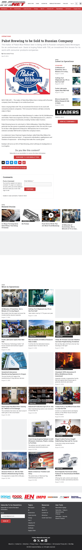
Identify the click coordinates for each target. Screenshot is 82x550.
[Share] (7, 162)
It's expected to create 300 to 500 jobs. (13, 476)
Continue (29, 189)
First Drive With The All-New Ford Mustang (50, 225)
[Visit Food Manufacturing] (17, 497)
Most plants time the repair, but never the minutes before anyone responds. (13, 314)
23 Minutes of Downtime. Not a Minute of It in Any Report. (61, 70)
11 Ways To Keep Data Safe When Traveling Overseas (10, 226)
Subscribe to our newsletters (27, 157)
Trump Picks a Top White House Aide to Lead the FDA (67, 407)
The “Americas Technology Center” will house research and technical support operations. (13, 345)
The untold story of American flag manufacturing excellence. (38, 476)
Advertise (26, 544)
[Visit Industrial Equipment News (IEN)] (29, 497)
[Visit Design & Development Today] (6, 497)
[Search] (76, 3)
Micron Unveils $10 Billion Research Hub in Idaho (62, 101)
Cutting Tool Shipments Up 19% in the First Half (62, 80)
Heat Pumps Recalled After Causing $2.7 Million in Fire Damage (14, 407)
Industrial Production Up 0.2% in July (40, 406)
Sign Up (5, 521)
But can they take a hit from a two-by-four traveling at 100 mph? (67, 344)
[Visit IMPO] (41, 497)
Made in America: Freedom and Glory (39, 472)
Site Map (71, 544)
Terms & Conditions (45, 544)
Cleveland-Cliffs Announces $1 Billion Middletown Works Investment (65, 374)
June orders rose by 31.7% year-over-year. (40, 313)
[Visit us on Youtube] (42, 540)
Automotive (59, 369)
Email (2, 513)
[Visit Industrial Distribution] (53, 497)
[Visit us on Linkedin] (46, 540)
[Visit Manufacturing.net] (64, 497)
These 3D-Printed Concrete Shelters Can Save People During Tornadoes (67, 340)
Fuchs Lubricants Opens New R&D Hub (62, 89)
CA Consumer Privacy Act (60, 544)
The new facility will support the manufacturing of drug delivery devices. (13, 377)
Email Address (29, 181)
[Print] (3, 162)
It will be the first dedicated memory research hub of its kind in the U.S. (38, 344)
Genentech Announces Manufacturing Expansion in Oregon (14, 373)
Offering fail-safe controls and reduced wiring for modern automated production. (67, 479)
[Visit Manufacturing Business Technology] (76, 497)
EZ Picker (25, 224)
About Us (11, 544)
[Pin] (19, 162)
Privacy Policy (34, 544)
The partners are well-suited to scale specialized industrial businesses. (39, 446)
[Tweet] (15, 162)
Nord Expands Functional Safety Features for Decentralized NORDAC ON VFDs (67, 473)
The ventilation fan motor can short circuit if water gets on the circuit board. (14, 411)
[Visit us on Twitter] (38, 540)
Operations (6, 36)
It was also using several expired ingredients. (64, 444)
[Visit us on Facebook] (35, 540)
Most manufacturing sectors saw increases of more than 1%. (40, 409)
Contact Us (18, 544)
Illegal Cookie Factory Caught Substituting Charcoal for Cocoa (66, 440)
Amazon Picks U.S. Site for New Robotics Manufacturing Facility (13, 472)
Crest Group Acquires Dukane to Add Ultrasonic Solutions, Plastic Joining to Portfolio (40, 441)
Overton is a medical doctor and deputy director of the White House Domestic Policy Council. (66, 412)
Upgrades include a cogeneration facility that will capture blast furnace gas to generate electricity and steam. (66, 380)
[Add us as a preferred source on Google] (24, 162)
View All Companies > (68, 121)
